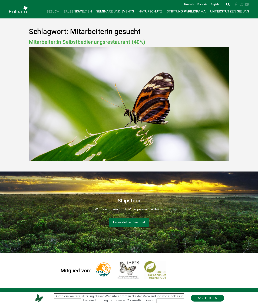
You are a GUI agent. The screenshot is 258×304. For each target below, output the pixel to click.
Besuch (53, 11)
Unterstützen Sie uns (229, 11)
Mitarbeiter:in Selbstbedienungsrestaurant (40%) (87, 42)
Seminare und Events (115, 11)
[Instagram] (241, 4)
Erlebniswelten (78, 11)
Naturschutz (150, 11)
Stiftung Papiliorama (186, 11)
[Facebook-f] (236, 4)
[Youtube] (247, 4)
